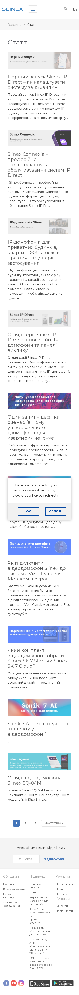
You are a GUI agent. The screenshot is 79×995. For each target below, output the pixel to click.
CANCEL (55, 511)
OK (28, 511)
